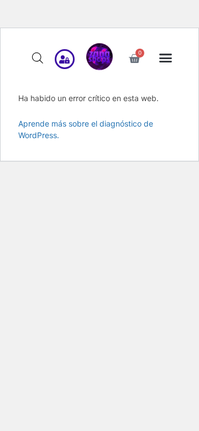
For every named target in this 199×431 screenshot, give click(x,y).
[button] (165, 58)
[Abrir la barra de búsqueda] (37, 57)
